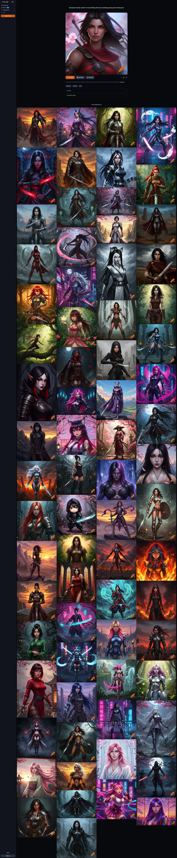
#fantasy (68, 86)
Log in (8, 852)
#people (75, 86)
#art (80, 86)
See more (122, 82)
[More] (121, 77)
